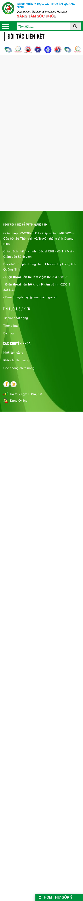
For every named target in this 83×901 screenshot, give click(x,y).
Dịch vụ (8, 333)
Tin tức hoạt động (15, 318)
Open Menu (5, 26)
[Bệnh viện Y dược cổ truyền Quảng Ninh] (8, 8)
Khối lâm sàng (13, 352)
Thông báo (11, 325)
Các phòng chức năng (18, 368)
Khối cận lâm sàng (16, 360)
